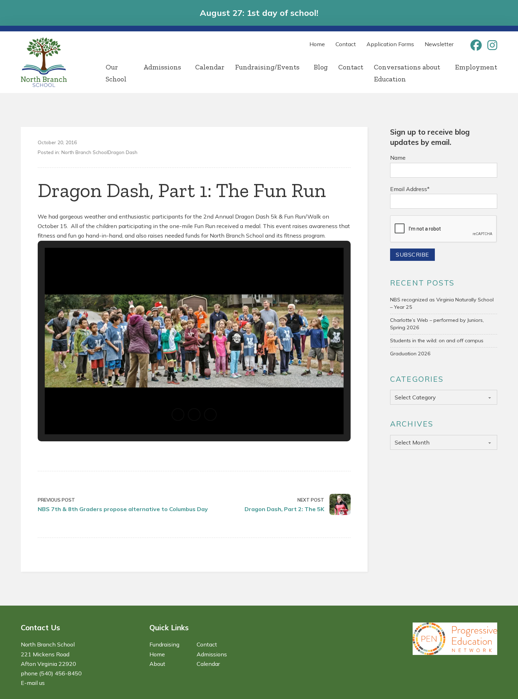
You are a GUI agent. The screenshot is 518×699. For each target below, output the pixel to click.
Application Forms (390, 44)
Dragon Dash (122, 152)
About (157, 663)
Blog (321, 67)
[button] (178, 414)
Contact (345, 44)
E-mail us (33, 682)
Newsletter (439, 44)
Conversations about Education (407, 73)
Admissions (162, 67)
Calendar (209, 67)
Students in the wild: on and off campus (436, 340)
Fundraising (164, 644)
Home (317, 44)
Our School (116, 73)
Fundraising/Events (267, 67)
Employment (476, 67)
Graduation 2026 (410, 353)
